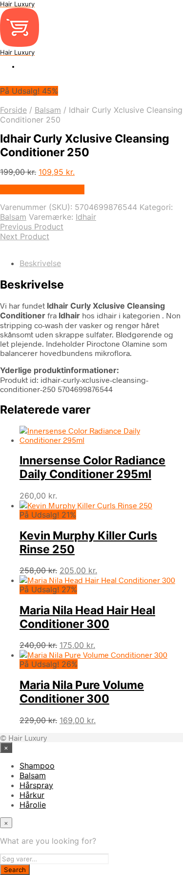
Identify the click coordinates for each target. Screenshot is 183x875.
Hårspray (36, 785)
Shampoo (37, 766)
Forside (13, 110)
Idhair (86, 217)
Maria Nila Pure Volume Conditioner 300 (82, 692)
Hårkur (32, 795)
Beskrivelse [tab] (40, 263)
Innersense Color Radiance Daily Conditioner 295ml (92, 467)
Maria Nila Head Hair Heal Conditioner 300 (87, 617)
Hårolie (33, 805)
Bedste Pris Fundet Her (42, 189)
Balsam (48, 110)
